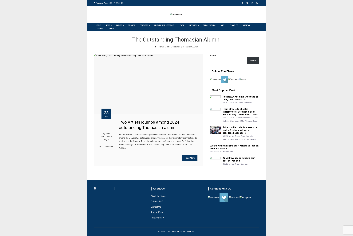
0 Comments (107, 147)
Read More (190, 158)
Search (213, 55)
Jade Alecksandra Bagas (106, 137)
